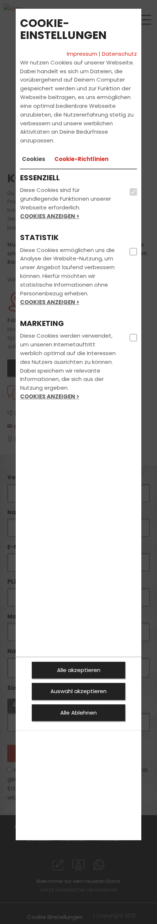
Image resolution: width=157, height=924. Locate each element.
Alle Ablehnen (78, 712)
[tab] (33, 159)
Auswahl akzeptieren (78, 691)
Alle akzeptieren (78, 670)
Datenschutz (119, 54)
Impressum (82, 54)
